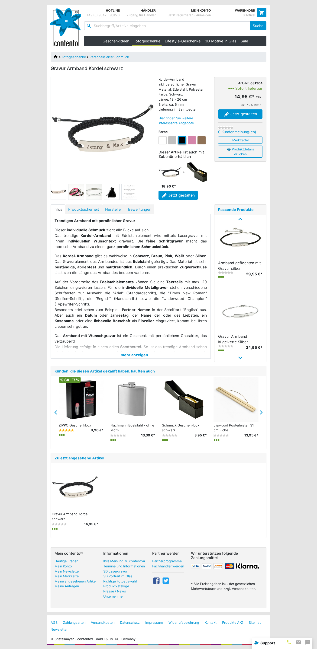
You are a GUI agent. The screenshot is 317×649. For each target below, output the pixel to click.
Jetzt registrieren (180, 15)
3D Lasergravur (115, 571)
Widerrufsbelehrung (183, 622)
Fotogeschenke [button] (148, 41)
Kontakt (211, 622)
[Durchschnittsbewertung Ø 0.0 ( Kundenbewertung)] (221, 435)
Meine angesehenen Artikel (75, 581)
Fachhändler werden (168, 566)
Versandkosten (102, 622)
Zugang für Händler (141, 15)
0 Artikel (249, 15)
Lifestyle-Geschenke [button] (183, 41)
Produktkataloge (116, 586)
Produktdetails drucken (242, 151)
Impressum (154, 622)
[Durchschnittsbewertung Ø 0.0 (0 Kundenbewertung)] (225, 127)
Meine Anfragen (67, 586)
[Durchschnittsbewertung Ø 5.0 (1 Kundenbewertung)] (66, 430)
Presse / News (114, 591)
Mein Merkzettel (67, 576)
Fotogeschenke (74, 57)
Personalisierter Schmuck (109, 57)
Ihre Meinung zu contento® (124, 561)
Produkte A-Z (232, 622)
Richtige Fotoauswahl (120, 581)
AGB (54, 622)
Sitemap (255, 622)
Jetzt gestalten (243, 113)
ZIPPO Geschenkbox (75, 425)
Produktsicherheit (83, 209)
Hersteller (113, 209)
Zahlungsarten (74, 622)
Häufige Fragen (66, 561)
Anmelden (203, 15)
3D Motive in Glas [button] (220, 41)
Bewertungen (139, 209)
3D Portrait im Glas (118, 576)
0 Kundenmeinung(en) (237, 132)
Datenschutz (130, 622)
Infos (58, 209)
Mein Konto (63, 566)
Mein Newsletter (67, 571)
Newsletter (59, 629)
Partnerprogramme (167, 561)
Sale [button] (244, 41)
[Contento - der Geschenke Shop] (67, 27)
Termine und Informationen (124, 566)
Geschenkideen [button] (116, 41)
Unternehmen (113, 596)
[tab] (289, 642)
